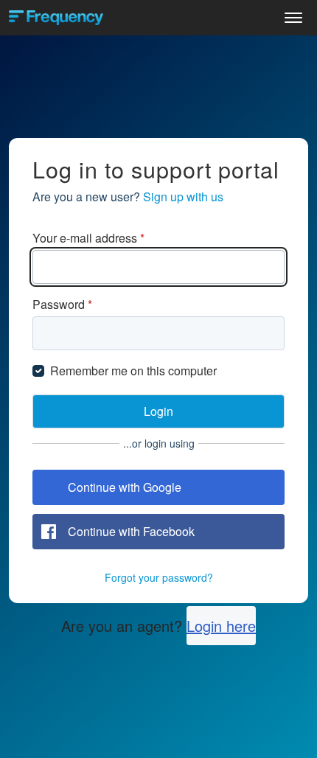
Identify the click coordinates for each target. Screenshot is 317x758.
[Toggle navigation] (293, 18)
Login (158, 411)
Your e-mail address (88, 237)
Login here (221, 625)
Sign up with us (183, 196)
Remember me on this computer (133, 370)
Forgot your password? (159, 577)
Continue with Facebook (131, 531)
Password (62, 304)
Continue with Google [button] (124, 487)
